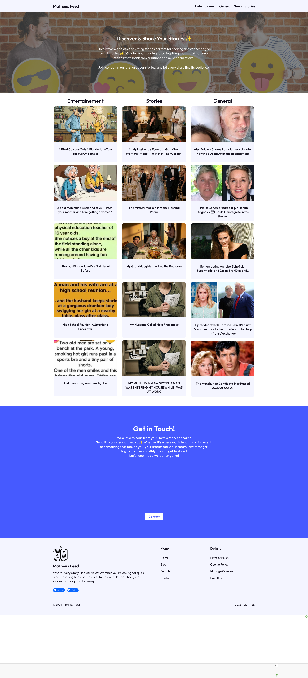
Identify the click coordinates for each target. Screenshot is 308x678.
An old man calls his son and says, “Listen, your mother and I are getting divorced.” (85, 210)
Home (164, 558)
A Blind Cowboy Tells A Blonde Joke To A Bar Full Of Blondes (85, 151)
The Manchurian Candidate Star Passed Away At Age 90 (223, 386)
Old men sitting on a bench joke (85, 383)
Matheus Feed (66, 6)
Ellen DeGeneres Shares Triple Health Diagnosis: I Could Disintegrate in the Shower (223, 212)
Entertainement (85, 101)
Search (165, 571)
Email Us (216, 578)
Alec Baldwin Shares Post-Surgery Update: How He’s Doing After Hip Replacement (223, 151)
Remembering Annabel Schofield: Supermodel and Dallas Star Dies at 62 (223, 269)
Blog (163, 564)
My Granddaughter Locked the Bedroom (154, 266)
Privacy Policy (219, 558)
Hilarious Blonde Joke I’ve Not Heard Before (85, 268)
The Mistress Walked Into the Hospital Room (154, 210)
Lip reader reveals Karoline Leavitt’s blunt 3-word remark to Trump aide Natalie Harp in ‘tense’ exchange (222, 329)
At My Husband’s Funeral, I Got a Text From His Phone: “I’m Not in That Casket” (154, 151)
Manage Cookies (221, 571)
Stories (154, 101)
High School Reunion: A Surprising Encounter (85, 327)
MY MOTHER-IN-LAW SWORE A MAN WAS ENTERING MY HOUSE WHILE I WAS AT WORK (154, 387)
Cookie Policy (219, 564)
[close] (276, 665)
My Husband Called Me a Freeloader (154, 325)
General (222, 101)
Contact (154, 516)
